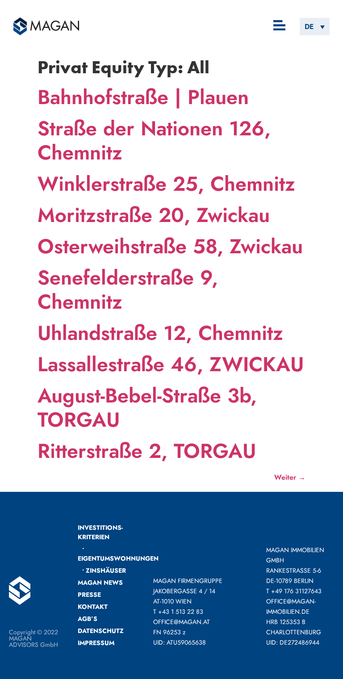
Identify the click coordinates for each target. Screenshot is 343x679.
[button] (280, 26)
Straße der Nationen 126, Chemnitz (154, 140)
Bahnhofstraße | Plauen (143, 97)
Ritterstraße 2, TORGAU (147, 450)
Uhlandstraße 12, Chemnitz (160, 333)
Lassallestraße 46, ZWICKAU (171, 364)
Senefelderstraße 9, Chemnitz (128, 289)
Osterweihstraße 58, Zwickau (170, 246)
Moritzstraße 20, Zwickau (154, 215)
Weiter (289, 477)
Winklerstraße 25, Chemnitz (166, 183)
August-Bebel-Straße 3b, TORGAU (147, 407)
